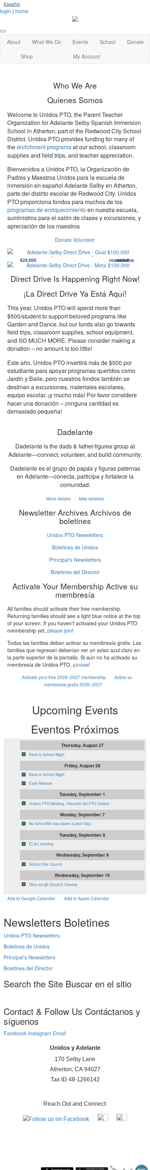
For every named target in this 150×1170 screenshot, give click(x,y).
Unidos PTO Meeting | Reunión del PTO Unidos (69, 803)
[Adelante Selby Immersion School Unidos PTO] (103, 1119)
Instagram (40, 1033)
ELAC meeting (41, 843)
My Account (86, 56)
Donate (135, 41)
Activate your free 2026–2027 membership (64, 677)
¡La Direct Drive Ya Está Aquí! (75, 293)
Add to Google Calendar (31, 898)
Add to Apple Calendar (86, 898)
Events (80, 41)
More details (59, 498)
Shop (27, 56)
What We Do (46, 41)
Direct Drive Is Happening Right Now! (75, 278)
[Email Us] (121, 1119)
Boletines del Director (75, 572)
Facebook (16, 1033)
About (13, 41)
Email (59, 1033)
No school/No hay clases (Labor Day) (60, 823)
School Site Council (45, 864)
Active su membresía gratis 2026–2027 (88, 680)
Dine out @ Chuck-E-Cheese (53, 884)
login (5, 11)
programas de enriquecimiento (46, 210)
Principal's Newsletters (75, 559)
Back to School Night (46, 754)
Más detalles (91, 498)
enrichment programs (44, 147)
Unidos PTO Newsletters (75, 535)
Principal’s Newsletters (29, 957)
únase (81, 664)
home (21, 11)
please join (59, 630)
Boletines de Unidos (75, 547)
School (107, 41)
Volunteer (84, 239)
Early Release (40, 783)
